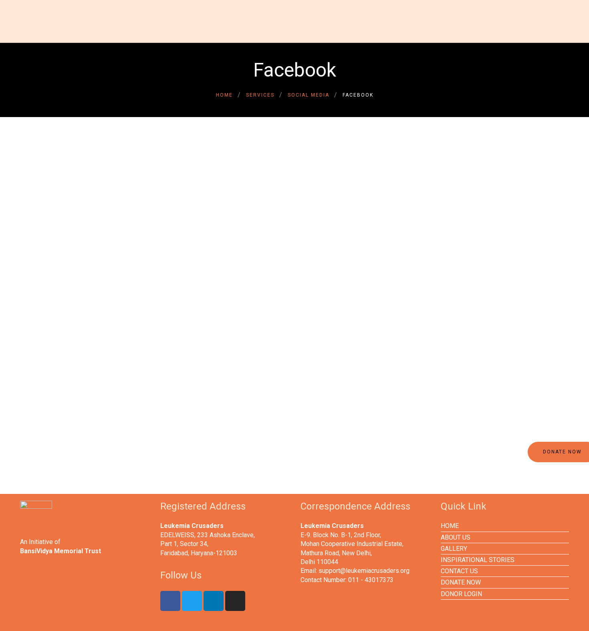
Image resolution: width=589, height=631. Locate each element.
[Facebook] (170, 601)
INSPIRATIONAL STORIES (477, 560)
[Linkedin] (214, 601)
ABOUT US (455, 537)
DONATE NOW (461, 582)
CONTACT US (459, 571)
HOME (450, 526)
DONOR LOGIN (461, 594)
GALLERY (454, 548)
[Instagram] (235, 601)
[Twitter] (192, 601)
